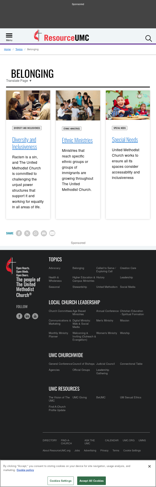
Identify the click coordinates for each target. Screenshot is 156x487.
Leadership (126, 277)
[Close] (149, 466)
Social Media (127, 287)
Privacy (104, 450)
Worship (125, 333)
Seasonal (54, 287)
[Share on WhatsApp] (35, 233)
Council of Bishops (84, 364)
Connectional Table (131, 364)
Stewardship (80, 287)
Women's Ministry (106, 333)
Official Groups (81, 370)
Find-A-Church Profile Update (57, 408)
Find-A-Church (66, 442)
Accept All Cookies (91, 481)
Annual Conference (107, 311)
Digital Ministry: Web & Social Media (82, 323)
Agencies (54, 370)
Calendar (112, 440)
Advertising (90, 450)
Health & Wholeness (55, 278)
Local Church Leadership (74, 302)
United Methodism (107, 287)
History (100, 277)
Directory (50, 440)
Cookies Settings (61, 481)
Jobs (77, 450)
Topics (19, 49)
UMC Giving (80, 397)
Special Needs (120, 128)
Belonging (78, 268)
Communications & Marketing (60, 321)
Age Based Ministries (79, 312)
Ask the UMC (89, 442)
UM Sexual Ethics (130, 397)
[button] (148, 37)
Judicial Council (105, 364)
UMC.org (128, 440)
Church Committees (60, 311)
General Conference (60, 364)
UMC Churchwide (66, 355)
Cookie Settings (132, 450)
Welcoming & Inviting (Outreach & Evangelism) (84, 336)
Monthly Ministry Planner (58, 334)
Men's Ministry (104, 320)
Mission (124, 320)
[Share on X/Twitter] (27, 233)
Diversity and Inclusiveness (27, 128)
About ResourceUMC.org (56, 450)
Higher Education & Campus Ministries (84, 278)
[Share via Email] (52, 233)
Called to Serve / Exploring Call (106, 269)
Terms (116, 450)
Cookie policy (25, 470)
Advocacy (55, 268)
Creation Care (128, 268)
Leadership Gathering (102, 371)
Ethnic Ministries (72, 128)
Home (7, 49)
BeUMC (100, 397)
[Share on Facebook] (19, 233)
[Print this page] (44, 233)
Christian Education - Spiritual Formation (132, 312)
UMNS (142, 440)
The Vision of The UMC (59, 398)
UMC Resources (64, 388)
